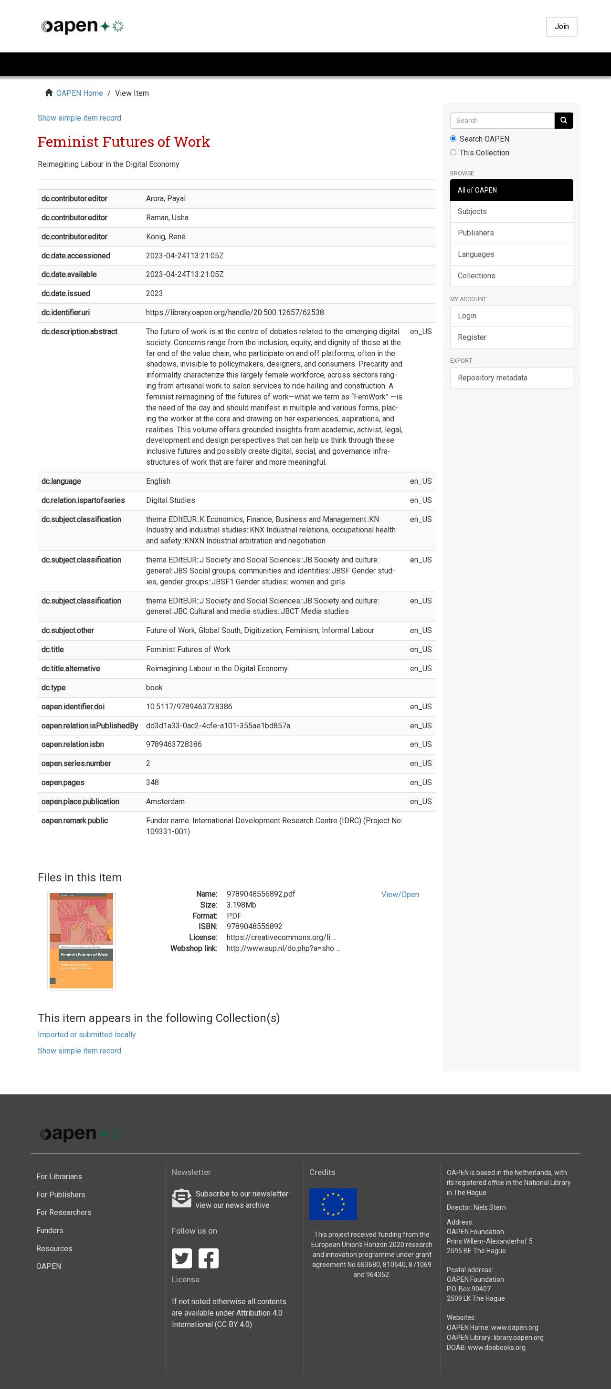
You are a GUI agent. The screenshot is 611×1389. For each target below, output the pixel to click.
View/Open (400, 894)
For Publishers (60, 1194)
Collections (476, 275)
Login (467, 315)
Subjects (472, 211)
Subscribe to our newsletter (242, 1193)
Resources (54, 1248)
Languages (476, 254)
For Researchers (64, 1212)
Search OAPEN (484, 138)
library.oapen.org (519, 1337)
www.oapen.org (514, 1327)
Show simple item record (79, 118)
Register (472, 337)
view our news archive (233, 1205)
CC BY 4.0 (233, 1324)
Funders (49, 1230)
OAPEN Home (79, 93)
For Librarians (59, 1176)
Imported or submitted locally (87, 1034)
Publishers (476, 232)
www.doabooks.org (497, 1347)
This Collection (484, 152)
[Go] (563, 120)
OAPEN (48, 1266)
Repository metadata (492, 377)
